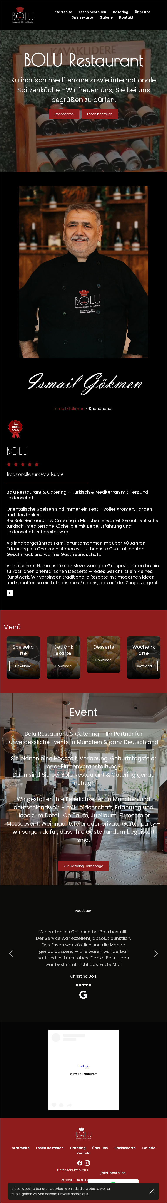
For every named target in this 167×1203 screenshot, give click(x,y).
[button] (151, 1191)
